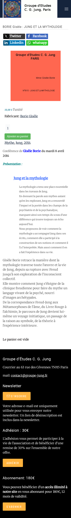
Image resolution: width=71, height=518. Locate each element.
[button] (66, 9)
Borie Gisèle (29, 116)
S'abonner (14, 506)
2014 (27, 143)
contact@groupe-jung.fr (29, 375)
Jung (19, 143)
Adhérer (13, 463)
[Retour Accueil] (30, 9)
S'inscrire (19, 396)
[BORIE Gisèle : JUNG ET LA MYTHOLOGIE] (36, 76)
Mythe (9, 143)
